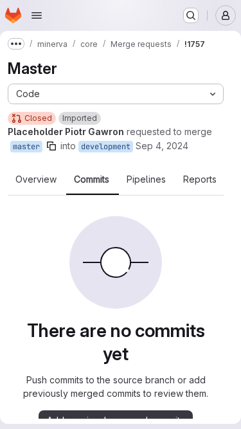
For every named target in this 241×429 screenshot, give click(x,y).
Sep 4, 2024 (162, 145)
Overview (36, 179)
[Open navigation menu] (36, 15)
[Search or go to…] (191, 15)
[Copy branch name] (51, 146)
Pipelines (146, 179)
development (105, 146)
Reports (200, 179)
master (26, 146)
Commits (91, 179)
